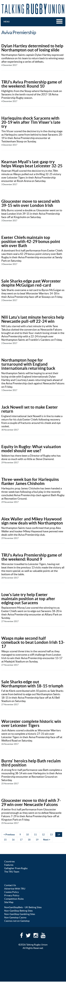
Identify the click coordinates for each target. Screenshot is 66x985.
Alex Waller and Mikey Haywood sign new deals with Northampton (32, 521)
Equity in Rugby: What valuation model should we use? (31, 448)
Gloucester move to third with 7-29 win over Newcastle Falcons (31, 802)
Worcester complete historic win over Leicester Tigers (31, 723)
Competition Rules (14, 898)
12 (43, 834)
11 (35, 834)
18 (29, 839)
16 (13, 839)
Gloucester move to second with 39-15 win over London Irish (30, 203)
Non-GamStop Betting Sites (18, 910)
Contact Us (10, 885)
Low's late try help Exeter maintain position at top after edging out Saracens (28, 598)
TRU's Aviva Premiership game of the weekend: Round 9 (31, 557)
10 (27, 834)
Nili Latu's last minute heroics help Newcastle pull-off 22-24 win (32, 319)
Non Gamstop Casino (15, 917)
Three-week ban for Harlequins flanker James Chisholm (30, 481)
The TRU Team (11, 871)
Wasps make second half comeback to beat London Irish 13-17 (33, 642)
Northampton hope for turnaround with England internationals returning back (28, 364)
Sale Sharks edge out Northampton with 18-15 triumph (32, 684)
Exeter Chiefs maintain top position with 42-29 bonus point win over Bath (30, 241)
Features (8, 865)
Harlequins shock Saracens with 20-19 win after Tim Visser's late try (30, 122)
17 (21, 839)
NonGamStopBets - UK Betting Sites (23, 907)
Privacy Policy (11, 895)
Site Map (8, 902)
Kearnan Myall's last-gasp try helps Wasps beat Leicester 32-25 (31, 164)
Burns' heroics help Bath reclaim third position (31, 763)
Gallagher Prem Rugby (16, 868)
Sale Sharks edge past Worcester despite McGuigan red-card (31, 283)
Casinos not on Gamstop (17, 921)
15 (5, 839)
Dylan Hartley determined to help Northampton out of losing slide (32, 48)
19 (37, 839)
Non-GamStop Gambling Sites (19, 914)
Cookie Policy (11, 892)
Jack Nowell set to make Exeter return (29, 409)
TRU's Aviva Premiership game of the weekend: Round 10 (31, 84)
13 (51, 834)
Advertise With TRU (14, 888)
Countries (9, 861)
